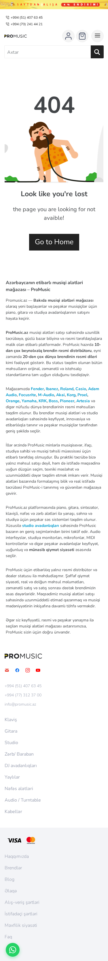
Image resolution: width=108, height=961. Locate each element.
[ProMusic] (15, 36)
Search (97, 51)
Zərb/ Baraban (19, 754)
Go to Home (54, 242)
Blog (9, 879)
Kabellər (13, 811)
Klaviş (11, 719)
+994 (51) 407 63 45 (27, 17)
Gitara (11, 731)
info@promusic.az (20, 704)
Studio (11, 742)
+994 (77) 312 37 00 (23, 695)
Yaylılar (12, 777)
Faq (8, 937)
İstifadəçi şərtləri (21, 914)
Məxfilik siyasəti (21, 925)
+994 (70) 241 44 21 (27, 24)
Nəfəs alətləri (19, 788)
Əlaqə (11, 891)
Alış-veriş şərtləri (22, 902)
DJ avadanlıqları (21, 765)
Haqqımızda (17, 856)
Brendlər (13, 868)
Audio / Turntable (23, 800)
